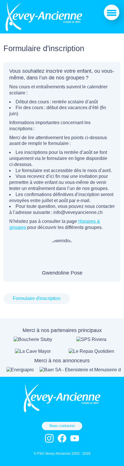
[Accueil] (43, 30)
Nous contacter (62, 426)
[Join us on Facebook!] (62, 438)
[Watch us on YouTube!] (74, 438)
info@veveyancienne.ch (78, 212)
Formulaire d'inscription (37, 298)
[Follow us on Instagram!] (49, 438)
